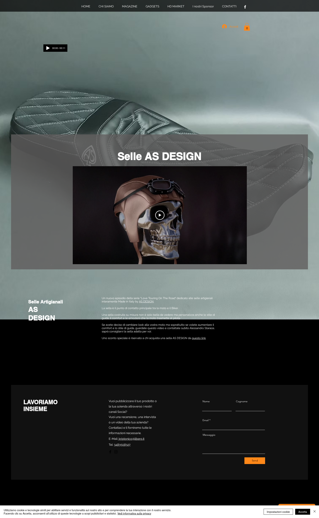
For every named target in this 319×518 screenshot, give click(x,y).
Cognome (242, 401)
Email (206, 420)
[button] (247, 27)
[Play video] (159, 215)
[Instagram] (116, 452)
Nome (206, 401)
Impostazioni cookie (278, 512)
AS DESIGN (146, 301)
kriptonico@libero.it (131, 439)
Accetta (302, 512)
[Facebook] (110, 452)
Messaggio (209, 435)
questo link (199, 338)
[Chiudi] (314, 511)
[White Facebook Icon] (245, 7)
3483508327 (122, 444)
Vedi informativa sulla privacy (134, 513)
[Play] (48, 48)
